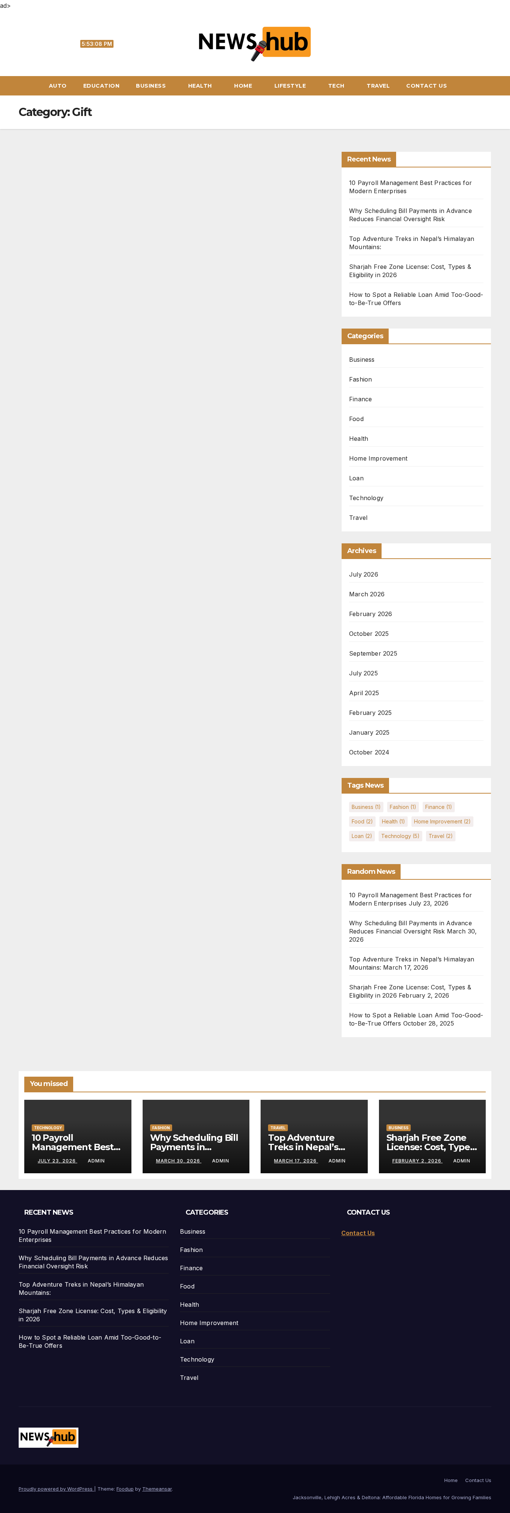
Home (244, 85)
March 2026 (367, 594)
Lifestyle (291, 85)
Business (152, 85)
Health (201, 85)
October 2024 (369, 752)
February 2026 (370, 614)
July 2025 (363, 673)
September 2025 (373, 653)
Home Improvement (378, 458)
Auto (58, 85)
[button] (489, 86)
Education (101, 85)
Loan (356, 478)
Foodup (125, 1489)
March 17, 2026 (296, 1161)
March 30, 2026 (179, 1161)
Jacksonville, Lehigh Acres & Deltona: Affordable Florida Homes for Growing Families (392, 1497)
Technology (366, 498)
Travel (378, 85)
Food (356, 419)
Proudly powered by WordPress (56, 1489)
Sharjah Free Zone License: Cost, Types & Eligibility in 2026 (430, 1147)
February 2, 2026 (417, 1161)
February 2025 (370, 712)
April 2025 (364, 693)
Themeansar (157, 1489)
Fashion (360, 379)
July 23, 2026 (57, 1161)
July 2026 (363, 574)
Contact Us (426, 85)
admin (96, 1161)
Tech (337, 85)
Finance (360, 399)
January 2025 (369, 732)
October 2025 (369, 633)
